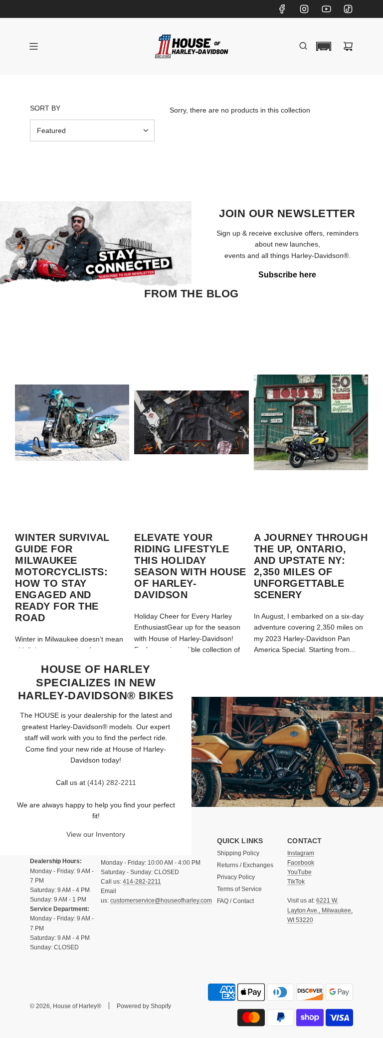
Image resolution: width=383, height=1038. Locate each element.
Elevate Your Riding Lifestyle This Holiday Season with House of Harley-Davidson (190, 566)
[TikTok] (348, 9)
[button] (323, 46)
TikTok (296, 881)
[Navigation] (33, 46)
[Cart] (348, 46)
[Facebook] (282, 9)
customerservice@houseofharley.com (161, 900)
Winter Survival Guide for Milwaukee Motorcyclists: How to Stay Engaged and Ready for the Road (62, 577)
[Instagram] (304, 9)
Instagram (300, 853)
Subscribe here (287, 274)
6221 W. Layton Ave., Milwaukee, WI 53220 (320, 910)
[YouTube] (326, 9)
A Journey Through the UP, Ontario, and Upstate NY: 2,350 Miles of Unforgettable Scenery (311, 566)
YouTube (299, 872)
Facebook (300, 862)
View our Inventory (95, 835)
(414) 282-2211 (111, 782)
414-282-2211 (142, 881)
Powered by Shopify (144, 1006)
